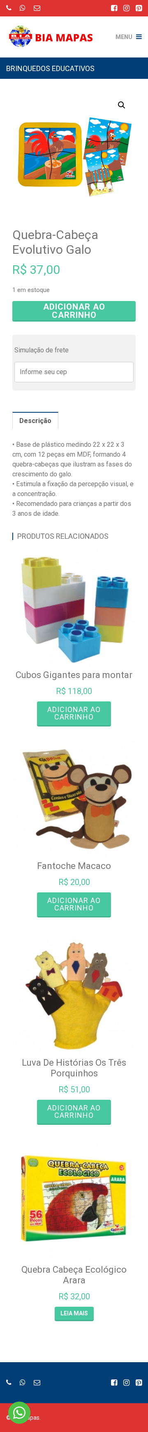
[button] (121, 105)
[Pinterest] (139, 8)
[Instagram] (126, 8)
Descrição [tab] (35, 421)
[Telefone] (9, 8)
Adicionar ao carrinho (74, 311)
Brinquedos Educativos (50, 68)
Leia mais (74, 1313)
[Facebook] (114, 8)
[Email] (37, 8)
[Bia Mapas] (53, 30)
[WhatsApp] (22, 8)
